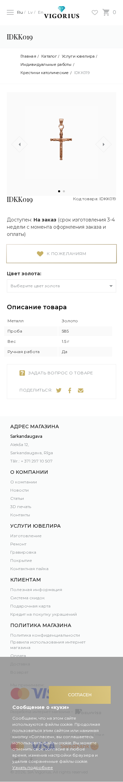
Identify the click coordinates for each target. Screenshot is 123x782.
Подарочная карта (30, 606)
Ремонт (18, 543)
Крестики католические (44, 73)
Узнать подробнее (32, 767)
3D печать (20, 506)
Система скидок (27, 597)
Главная (28, 56)
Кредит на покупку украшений (43, 614)
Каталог (49, 56)
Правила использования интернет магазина (47, 644)
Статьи (17, 498)
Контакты (20, 514)
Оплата (18, 655)
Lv (30, 12)
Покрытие (21, 560)
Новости (19, 490)
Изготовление (26, 535)
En (40, 12)
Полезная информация (36, 589)
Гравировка (23, 552)
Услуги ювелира (78, 56)
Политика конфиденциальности (45, 635)
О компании (23, 481)
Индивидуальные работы (46, 65)
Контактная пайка (29, 568)
